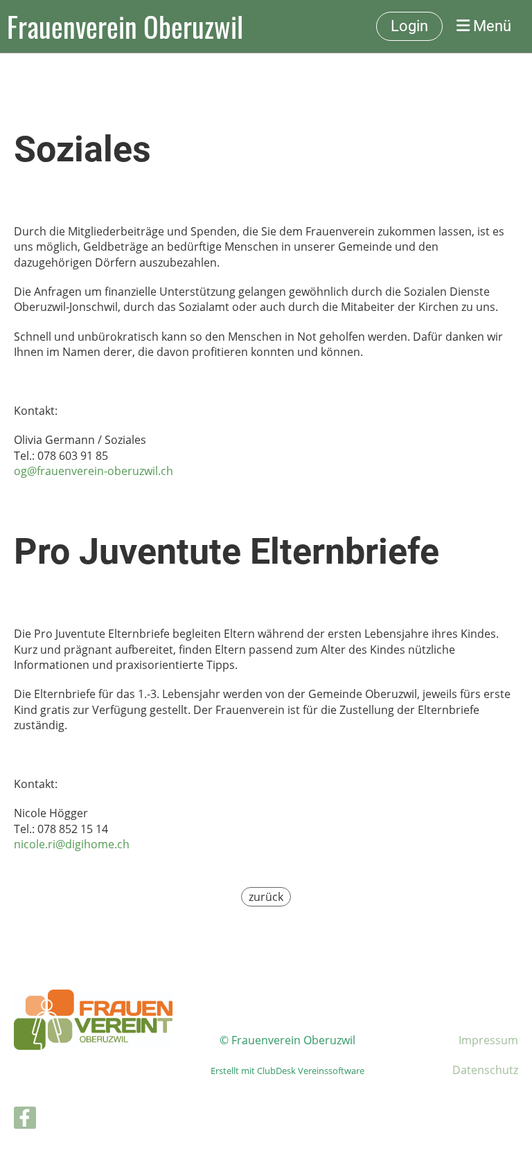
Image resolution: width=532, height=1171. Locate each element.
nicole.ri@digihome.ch (72, 844)
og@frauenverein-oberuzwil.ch (93, 471)
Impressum (488, 1040)
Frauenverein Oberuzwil (125, 26)
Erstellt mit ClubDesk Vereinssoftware (287, 1070)
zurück (266, 896)
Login (409, 26)
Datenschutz (485, 1070)
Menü (490, 26)
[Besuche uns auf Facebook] (25, 1120)
